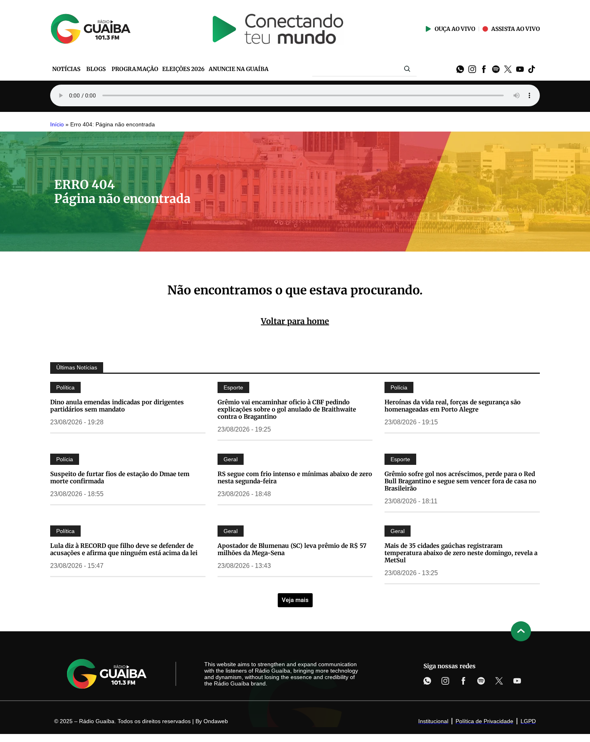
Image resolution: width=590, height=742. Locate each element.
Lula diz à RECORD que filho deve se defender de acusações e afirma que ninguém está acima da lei (123, 549)
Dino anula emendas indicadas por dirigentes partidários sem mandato (117, 405)
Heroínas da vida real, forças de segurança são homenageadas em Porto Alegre (453, 405)
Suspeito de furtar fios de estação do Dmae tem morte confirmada (119, 477)
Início (57, 125)
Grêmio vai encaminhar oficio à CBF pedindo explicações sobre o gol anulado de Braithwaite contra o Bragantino (287, 409)
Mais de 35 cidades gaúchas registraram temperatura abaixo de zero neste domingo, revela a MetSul (461, 553)
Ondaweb (215, 721)
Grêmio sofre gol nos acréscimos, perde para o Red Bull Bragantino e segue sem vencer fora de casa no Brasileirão (460, 481)
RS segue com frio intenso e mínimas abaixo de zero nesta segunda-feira (295, 477)
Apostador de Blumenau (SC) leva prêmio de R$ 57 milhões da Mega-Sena (292, 549)
